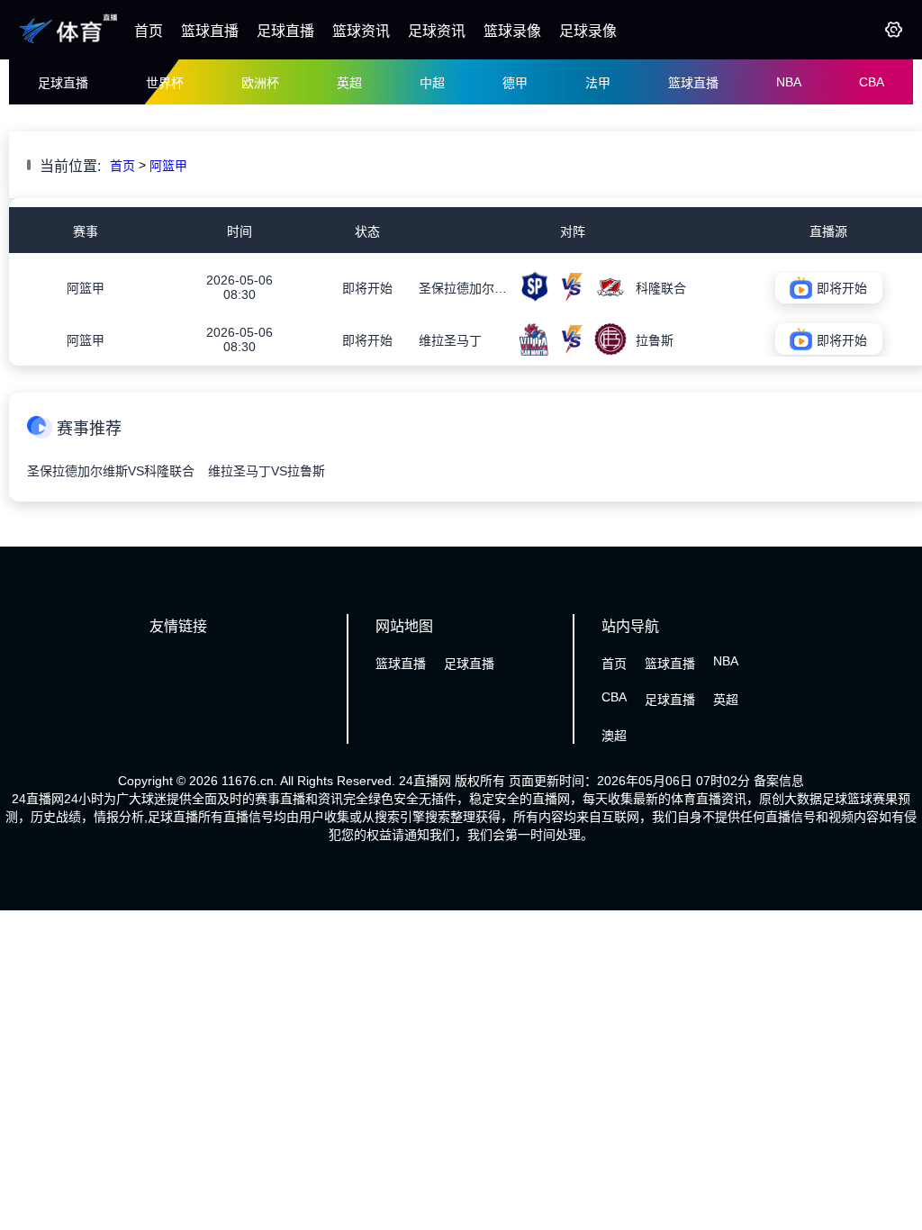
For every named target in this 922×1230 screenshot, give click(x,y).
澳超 (614, 735)
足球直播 (285, 31)
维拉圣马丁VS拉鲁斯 (266, 471)
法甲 (597, 83)
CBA (871, 82)
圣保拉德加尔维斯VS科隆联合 (110, 471)
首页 (148, 31)
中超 (432, 83)
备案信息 (779, 780)
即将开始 (367, 288)
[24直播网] (69, 43)
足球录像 (588, 31)
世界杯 (165, 83)
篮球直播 (210, 31)
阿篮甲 (168, 165)
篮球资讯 (361, 31)
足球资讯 (437, 31)
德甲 (515, 83)
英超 (349, 83)
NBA (788, 82)
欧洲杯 (260, 83)
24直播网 (425, 780)
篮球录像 (512, 31)
